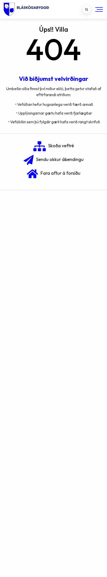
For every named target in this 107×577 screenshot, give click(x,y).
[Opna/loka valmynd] (99, 9)
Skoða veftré (61, 145)
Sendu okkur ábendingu (60, 159)
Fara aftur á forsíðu (60, 173)
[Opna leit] (87, 9)
